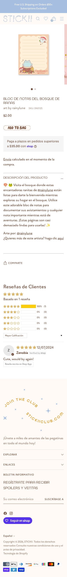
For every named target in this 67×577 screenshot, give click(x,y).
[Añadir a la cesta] (17, 127)
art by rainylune (14, 108)
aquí (61, 238)
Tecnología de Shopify (15, 553)
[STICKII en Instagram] (11, 513)
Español (7, 536)
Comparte (15, 263)
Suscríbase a (54, 499)
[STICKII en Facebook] (5, 513)
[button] (11, 306)
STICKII (28, 541)
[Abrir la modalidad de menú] (62, 19)
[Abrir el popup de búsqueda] (38, 19)
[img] (26, 348)
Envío (7, 159)
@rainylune (45, 190)
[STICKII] (18, 18)
